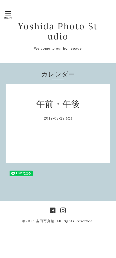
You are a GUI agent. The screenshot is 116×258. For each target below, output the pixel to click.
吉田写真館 (45, 221)
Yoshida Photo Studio (58, 31)
